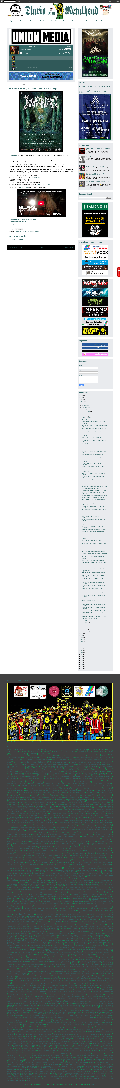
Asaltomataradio (42, 775)
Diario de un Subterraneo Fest (85, 829)
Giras (16, 231)
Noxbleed (74, 957)
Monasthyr (58, 944)
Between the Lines (82, 785)
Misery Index (69, 942)
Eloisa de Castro (34, 843)
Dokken (71, 832)
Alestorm (18, 762)
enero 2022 (85, 631)
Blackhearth (47, 790)
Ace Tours (69, 755)
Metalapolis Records (42, 940)
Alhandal (34, 762)
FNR (54, 860)
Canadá (14, 802)
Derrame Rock (99, 825)
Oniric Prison (27, 962)
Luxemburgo (25, 926)
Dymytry (91, 836)
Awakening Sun (103, 778)
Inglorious (63, 892)
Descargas (107, 825)
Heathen (14, 880)
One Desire (20, 962)
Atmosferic (22, 776)
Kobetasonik (103, 906)
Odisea (32, 961)
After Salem (78, 759)
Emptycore (15, 844)
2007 (82, 662)
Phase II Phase (10, 971)
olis (77, 961)
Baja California (79, 780)
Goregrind (27, 870)
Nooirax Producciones (90, 956)
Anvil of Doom (64, 769)
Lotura (39, 924)
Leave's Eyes (40, 916)
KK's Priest (77, 906)
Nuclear (109, 957)
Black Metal (69, 789)
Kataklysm (82, 903)
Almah (103, 762)
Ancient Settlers (58, 766)
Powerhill (32, 975)
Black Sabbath (106, 788)
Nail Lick (34, 951)
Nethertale (92, 952)
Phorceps (54, 971)
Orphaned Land (55, 964)
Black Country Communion (87, 787)
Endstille (60, 844)
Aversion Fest (82, 778)
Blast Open (89, 790)
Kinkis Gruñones (17, 907)
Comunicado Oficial (100, 809)
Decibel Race (107, 822)
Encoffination (31, 844)
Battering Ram (32, 783)
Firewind (27, 859)
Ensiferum (9, 846)
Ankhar (89, 768)
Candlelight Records (39, 802)
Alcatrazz (95, 761)
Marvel (60, 933)
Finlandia (101, 857)
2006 (82, 664)
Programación (99, 977)
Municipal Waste (93, 947)
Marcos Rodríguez (103, 931)
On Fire (108, 961)
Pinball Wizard (87, 971)
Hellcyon (47, 882)
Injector (76, 892)
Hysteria (107, 887)
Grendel (99, 872)
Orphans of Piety (65, 964)
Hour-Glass (101, 885)
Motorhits (41, 947)
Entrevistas (55, 21)
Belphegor (39, 785)
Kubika (109, 908)
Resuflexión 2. (85, 558)
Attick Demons (66, 776)
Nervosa (86, 952)
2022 (82, 404)
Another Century (30, 769)
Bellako (32, 785)
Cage (70, 800)
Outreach (11, 966)
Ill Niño (28, 889)
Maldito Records (50, 930)
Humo (48, 887)
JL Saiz (41, 899)
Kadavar (9, 903)
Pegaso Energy (109, 968)
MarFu (10, 933)
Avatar (64, 778)
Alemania (9, 762)
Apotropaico (27, 771)
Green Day (80, 871)
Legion (103, 916)
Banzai (23, 782)
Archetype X (58, 771)
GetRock (111, 866)
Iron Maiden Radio (80, 896)
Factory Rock (89, 853)
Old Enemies (54, 961)
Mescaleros (88, 937)
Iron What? (98, 896)
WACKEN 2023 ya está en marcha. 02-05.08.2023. (94, 480)
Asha (61, 775)
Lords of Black (72, 923)
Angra (30, 768)
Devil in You (72, 827)
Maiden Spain (103, 928)
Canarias (22, 802)
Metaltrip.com (24, 187)
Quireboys (42, 980)
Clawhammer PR (105, 808)
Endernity (54, 844)
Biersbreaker (10, 787)
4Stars (34, 754)
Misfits (76, 942)
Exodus (98, 852)
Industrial (107, 891)
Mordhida (17, 945)
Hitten (28, 885)
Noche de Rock (41, 956)
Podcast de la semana (20, 973)
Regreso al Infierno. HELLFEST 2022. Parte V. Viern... (94, 610)
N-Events (93, 949)
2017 (82, 642)
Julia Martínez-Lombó (104, 901)
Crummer (23, 815)
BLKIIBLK (58, 792)
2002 (82, 666)
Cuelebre (81, 815)
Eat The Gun (36, 838)
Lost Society (10, 924)
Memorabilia (28, 937)
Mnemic (22, 943)
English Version (96, 844)
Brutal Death (98, 797)
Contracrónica (19, 811)
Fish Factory (49, 859)
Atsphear (58, 776)
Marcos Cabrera (93, 931)
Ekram (20, 839)
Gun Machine (107, 873)
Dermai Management (89, 825)
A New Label (90, 754)
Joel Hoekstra (70, 899)
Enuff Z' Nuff (76, 846)
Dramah (91, 834)
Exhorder (71, 852)
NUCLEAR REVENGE (44, 184)
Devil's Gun (82, 827)
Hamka (105, 875)
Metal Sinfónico (24, 940)
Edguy (98, 838)
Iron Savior (89, 896)
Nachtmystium (22, 950)
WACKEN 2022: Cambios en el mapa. (91, 444)
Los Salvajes (107, 923)
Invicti (19, 896)
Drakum (85, 834)
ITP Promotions (30, 898)
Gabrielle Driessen (61, 864)
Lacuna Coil (53, 912)
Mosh (104, 945)
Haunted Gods (60, 879)
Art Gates (76, 773)
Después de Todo (34, 827)
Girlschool (67, 868)
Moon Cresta (84, 944)
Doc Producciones (31, 832)
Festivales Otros (72, 857)
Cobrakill (44, 809)
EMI (78, 843)
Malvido (100, 930)
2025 (82, 397)
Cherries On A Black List (65, 806)
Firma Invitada (37, 859)
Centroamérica (74, 804)
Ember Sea (57, 843)
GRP (47, 873)
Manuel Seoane (64, 931)
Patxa (65, 968)
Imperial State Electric (87, 889)
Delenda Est (86, 824)
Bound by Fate (93, 795)
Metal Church (51, 938)
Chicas (87, 806)
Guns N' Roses (11, 875)
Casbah (101, 802)
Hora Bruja (68, 885)
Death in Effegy (39, 822)
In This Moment (40, 891)
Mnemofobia (28, 943)
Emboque (72, 843)
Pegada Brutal (99, 968)
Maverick (25, 935)
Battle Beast (40, 783)
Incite (83, 891)
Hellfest (60, 882)
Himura (93, 884)
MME (105, 942)
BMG (64, 794)
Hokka (34, 885)
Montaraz (77, 943)
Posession (101, 973)
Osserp (81, 964)
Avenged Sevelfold (72, 778)
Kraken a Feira (40, 908)
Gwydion (38, 875)
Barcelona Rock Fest (68, 781)
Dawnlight (71, 820)
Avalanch (40, 778)
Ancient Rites (50, 766)
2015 (82, 646)
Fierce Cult (85, 857)
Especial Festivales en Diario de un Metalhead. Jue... (94, 482)
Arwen (8, 775)
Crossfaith (60, 813)
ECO (56, 838)
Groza (42, 873)
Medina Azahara (63, 935)
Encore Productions (40, 844)
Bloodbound (103, 792)
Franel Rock (18, 862)
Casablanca (87, 802)
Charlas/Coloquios (28, 806)
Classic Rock (88, 808)
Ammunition (19, 766)
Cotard (65, 811)
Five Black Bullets (62, 859)
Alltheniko (96, 762)
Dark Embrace (27, 819)
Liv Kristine (85, 921)
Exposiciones (11, 853)
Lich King (103, 919)
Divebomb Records (11, 832)
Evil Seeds (29, 852)
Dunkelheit (52, 836)
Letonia (9, 919)
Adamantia (60, 757)
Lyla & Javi (43, 926)
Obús (108, 959)
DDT (82, 820)
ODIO (26, 961)
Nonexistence (80, 956)
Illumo (33, 889)
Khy (25, 905)
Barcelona (57, 782)
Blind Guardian (31, 792)
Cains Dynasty (81, 801)
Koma (109, 907)
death (111, 820)
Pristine (42, 977)
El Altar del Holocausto (41, 839)
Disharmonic (101, 831)
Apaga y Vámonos (99, 769)
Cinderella (60, 808)
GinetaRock (42, 868)
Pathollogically (59, 968)
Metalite (61, 940)
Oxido (64, 966)
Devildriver (98, 827)
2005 (64, 750)
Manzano (72, 931)
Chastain (37, 806)
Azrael (39, 780)
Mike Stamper (25, 942)
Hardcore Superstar (108, 877)
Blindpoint (39, 792)
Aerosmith (55, 759)
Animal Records (57, 768)
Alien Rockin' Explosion (61, 762)
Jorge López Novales (98, 900)
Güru (20, 875)
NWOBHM (63, 959)
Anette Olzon (86, 766)
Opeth (109, 963)
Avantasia (49, 778)
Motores (26, 947)
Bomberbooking (89, 794)
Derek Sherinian (72, 825)
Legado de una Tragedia (74, 916)
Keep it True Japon (103, 903)
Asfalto (56, 774)
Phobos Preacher (35, 971)
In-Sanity (65, 891)
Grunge (66, 873)
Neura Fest (99, 952)
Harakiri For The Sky (62, 877)
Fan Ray (36, 855)
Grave (14, 871)
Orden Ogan (17, 964)
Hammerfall (13, 877)
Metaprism (84, 940)
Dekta (66, 824)
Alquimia (21, 764)
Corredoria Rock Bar (42, 811)
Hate (28, 879)
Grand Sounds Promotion (87, 870)
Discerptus (61, 831)
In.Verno (70, 891)
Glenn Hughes (81, 868)
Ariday (16, 773)
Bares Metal (77, 782)
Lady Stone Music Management (66, 912)
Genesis (67, 866)
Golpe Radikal (15, 870)
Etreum (39, 850)
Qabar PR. (108, 978)
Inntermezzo (96, 892)
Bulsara (69, 799)
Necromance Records (31, 952)
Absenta (31, 755)
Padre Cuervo (77, 966)
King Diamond (98, 905)
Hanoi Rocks (52, 877)
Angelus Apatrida (19, 768)
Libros (96, 919)
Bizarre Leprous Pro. (53, 787)
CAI (74, 800)
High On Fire (60, 884)
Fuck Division (102, 862)
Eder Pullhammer (81, 838)
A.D (98, 754)
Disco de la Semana (70, 831)
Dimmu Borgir (30, 831)
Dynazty (103, 836)
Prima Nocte (107, 975)
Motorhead (33, 947)
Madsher (53, 928)
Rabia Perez (67, 980)
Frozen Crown (86, 862)
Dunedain (44, 836)
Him (89, 884)
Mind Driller (43, 942)
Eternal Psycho (11, 850)
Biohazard (44, 787)
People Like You (13, 969)
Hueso (11, 887)
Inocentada (104, 892)
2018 (82, 640)
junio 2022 (84, 620)
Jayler (107, 898)
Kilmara (74, 905)
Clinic (16, 809)
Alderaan (109, 761)
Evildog (36, 852)
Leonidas (61, 917)
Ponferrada (67, 973)
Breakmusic (33, 797)
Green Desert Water (89, 872)
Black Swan (28, 790)
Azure (45, 780)
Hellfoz (67, 882)
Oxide (52, 966)
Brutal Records (107, 797)
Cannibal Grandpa (61, 802)
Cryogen (46, 815)
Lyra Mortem (59, 926)
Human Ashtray (33, 887)
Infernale (22, 892)
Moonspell (9, 945)
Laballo (32, 912)
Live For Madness (103, 921)
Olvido (86, 961)
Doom (91, 832)
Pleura (109, 971)
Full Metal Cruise (20, 864)
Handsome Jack (35, 877)
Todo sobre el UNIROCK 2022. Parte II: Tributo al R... (94, 446)
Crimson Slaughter (105, 811)
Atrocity (46, 776)
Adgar (77, 757)
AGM (35, 761)
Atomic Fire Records (32, 776)
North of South (102, 956)
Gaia (73, 864)
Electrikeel (84, 841)
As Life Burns (24, 775)
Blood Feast (71, 792)
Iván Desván (50, 898)
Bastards (19, 783)
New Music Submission (19, 954)
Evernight (86, 850)
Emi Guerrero (84, 843)
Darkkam (93, 818)
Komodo (9, 908)
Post (109, 973)
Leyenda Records (62, 919)
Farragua (58, 855)
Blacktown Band (73, 790)
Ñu (68, 959)
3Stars (110, 751)
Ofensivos (42, 961)
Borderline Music (68, 795)
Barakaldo (30, 782)
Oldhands (62, 961)
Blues (53, 794)
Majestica (19, 930)
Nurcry (56, 959)
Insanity (18, 894)
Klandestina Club (85, 906)
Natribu (108, 951)
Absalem (25, 755)
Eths (24, 850)
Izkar (62, 898)
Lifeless (109, 919)
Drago (60, 834)
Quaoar (9, 980)
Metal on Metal (104, 938)
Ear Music (11, 838)
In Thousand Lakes (50, 891)
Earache (20, 838)
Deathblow (59, 822)
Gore (21, 870)
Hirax (103, 884)
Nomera (72, 956)
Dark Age (92, 817)
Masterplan (10, 935)
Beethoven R (107, 783)
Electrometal (93, 841)
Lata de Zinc (71, 914)
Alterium (49, 764)
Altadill (27, 764)
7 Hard (52, 754)
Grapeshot (100, 870)
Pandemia (98, 966)
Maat (71, 926)
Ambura (80, 764)
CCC (20, 804)
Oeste (37, 961)
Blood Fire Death (80, 792)
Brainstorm (107, 795)
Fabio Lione (59, 853)
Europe (44, 850)
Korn (20, 908)
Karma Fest (57, 903)
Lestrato (91, 917)
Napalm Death (42, 951)
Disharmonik (108, 831)
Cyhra (111, 815)
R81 (60, 980)
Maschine (75, 933)
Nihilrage (104, 954)
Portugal (93, 973)
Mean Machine (54, 935)
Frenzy (55, 862)
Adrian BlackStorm (105, 757)
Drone (14, 836)
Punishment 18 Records (72, 978)
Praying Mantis (47, 975)
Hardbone (90, 877)
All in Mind (82, 762)
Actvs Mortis (27, 757)
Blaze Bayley (12, 792)
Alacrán (84, 761)
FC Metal (82, 855)
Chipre (32, 807)
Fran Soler (109, 860)
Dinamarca (39, 831)
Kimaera (81, 905)
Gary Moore (34, 866)
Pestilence (89, 969)
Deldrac (80, 824)
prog (67, 976)
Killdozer (53, 905)
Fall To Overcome (109, 853)
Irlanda (43, 896)
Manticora (50, 931)
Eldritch (32, 841)
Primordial (27, 976)
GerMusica (87, 866)
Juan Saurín (56, 901)
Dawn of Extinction (50, 820)
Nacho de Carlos (102, 949)
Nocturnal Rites (57, 956)
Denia (51, 825)
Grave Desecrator (21, 871)
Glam (74, 868)
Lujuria (102, 924)
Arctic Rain (72, 771)
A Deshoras (82, 754)
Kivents (27, 231)
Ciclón (47, 808)
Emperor (92, 843)
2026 (82, 395)
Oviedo (46, 966)
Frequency (61, 862)
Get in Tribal (103, 866)
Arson (69, 773)
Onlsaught (57, 962)
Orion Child (38, 964)
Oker (47, 961)
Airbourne (73, 761)
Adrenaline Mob (85, 757)
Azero (23, 780)
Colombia (82, 809)
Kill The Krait (45, 905)
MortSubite (97, 945)
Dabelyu (11, 817)
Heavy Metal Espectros (70, 880)
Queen (20, 980)
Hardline (11, 879)
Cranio (79, 811)
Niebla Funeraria (61, 954)
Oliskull (81, 961)
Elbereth (21, 841)
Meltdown (19, 937)
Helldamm (53, 882)
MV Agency (38, 949)
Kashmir (77, 903)
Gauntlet (61, 866)
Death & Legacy (13, 822)
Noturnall (51, 957)
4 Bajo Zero (16, 754)
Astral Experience (105, 775)
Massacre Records (90, 933)
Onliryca (51, 962)
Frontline (78, 862)
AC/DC (56, 755)
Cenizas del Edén (58, 804)
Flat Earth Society (90, 859)
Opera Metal (97, 963)
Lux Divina (18, 926)
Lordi (65, 923)
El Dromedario (68, 839)
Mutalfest (11, 949)
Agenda (12, 21)
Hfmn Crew (51, 884)
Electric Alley (39, 841)
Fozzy (103, 860)
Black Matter (59, 788)
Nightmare (84, 954)
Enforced (83, 844)
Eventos (89, 21)
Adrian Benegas (94, 757)
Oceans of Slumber (12, 961)
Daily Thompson (49, 817)
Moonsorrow (108, 944)
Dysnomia (110, 836)
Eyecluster (53, 853)
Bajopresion (89, 780)
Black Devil (107, 787)
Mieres (17, 942)
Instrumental (66, 894)
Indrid (101, 891)
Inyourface (32, 896)
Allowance (89, 762)
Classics (97, 807)
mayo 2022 (84, 623)
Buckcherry (34, 799)
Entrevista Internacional (63, 846)
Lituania (79, 921)
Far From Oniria (51, 855)
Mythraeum (85, 949)
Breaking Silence (26, 797)
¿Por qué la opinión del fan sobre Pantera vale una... (94, 419)
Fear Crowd (90, 855)
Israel (104, 896)
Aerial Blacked (46, 759)
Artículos (100, 773)
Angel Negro (101, 766)
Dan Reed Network (73, 817)
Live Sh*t (16, 923)
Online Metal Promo (43, 962)
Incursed (94, 891)
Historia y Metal (21, 885)
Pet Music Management (98, 969)
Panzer (15, 968)
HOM (62, 885)
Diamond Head (16, 829)
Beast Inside (89, 783)
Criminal (97, 811)
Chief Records (95, 806)
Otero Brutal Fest (95, 964)
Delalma (72, 824)
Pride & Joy (88, 975)
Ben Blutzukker (47, 785)
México (104, 940)
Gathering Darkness (53, 866)
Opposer (9, 964)
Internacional (77, 21)
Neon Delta (72, 952)
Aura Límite (94, 776)
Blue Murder (47, 794)
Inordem (111, 892)
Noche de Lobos (31, 956)
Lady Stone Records (82, 912)
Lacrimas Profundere (42, 912)
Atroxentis (52, 776)
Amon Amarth (27, 766)
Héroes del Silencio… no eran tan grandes (96, 156)
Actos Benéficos (16, 757)
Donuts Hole (84, 832)
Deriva (80, 825)
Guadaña (88, 873)
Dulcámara (37, 836)
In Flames (24, 891)
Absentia (37, 755)
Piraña (96, 971)
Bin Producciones (26, 787)
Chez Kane (75, 806)
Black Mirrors (80, 788)
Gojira (8, 870)
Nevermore (106, 952)
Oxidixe (58, 966)
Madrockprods (44, 928)
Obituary (74, 959)
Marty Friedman (53, 933)
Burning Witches (108, 799)
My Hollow (55, 949)
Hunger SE (59, 887)
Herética (22, 884)
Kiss (33, 907)
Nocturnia (65, 956)
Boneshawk (47, 795)
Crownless (102, 813)
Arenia (96, 771)
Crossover (67, 813)
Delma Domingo (107, 824)
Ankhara (95, 768)
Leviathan (36, 919)
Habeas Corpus (53, 875)
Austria (108, 776)
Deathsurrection (84, 822)
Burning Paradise (98, 799)
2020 (82, 635)
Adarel (72, 757)
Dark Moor (52, 819)
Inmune (82, 892)
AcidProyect (105, 755)
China (27, 808)
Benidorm (62, 785)
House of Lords (109, 885)
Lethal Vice (101, 917)
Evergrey (80, 850)
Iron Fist (62, 896)
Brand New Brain (10, 797)
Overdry (25, 966)
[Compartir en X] (19, 229)
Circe (72, 807)
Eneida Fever (66, 844)
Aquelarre (34, 771)
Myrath (61, 949)
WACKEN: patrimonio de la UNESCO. (91, 488)
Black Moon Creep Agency (92, 788)
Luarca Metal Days (54, 924)
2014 (82, 648)
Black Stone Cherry (19, 790)
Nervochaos (79, 952)
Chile (14, 808)
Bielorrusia (109, 785)
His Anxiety (110, 884)
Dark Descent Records (15, 819)
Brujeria (78, 797)
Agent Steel (21, 761)
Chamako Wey (11, 806)
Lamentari (102, 912)
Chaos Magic (19, 806)
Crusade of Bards (32, 815)
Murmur (101, 947)
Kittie (63, 906)
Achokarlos (82, 755)
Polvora (60, 973)
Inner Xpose (88, 892)
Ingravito (70, 892)
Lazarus (106, 914)
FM (45, 860)
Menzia (41, 937)
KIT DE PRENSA (49, 906)
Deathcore (66, 822)
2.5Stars (45, 750)
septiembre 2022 (86, 411)
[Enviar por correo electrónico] (16, 229)
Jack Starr (70, 898)
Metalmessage (77, 940)
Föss (99, 860)
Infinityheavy (57, 892)
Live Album (92, 921)
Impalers (72, 889)
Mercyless (79, 937)
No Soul (23, 956)
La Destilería (100, 910)
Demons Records (41, 825)
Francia (9, 862)
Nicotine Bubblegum (51, 954)
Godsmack (108, 868)
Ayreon (12, 780)
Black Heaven (20, 788)
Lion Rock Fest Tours (43, 921)
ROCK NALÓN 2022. (87, 417)
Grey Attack (105, 871)
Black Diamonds (10, 788)
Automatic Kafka (11, 778)
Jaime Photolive (87, 898)
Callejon (9, 802)
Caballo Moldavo (39, 801)
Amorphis (43, 766)
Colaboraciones (67, 809)
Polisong (48, 973)
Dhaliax (8, 829)
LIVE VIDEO (24, 923)
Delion (93, 824)
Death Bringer (31, 822)
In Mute (32, 891)
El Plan (92, 839)
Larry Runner (24, 914)
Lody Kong (47, 923)
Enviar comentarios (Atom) (45, 252)
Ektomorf (25, 839)
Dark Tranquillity (72, 819)
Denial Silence (57, 825)
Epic (96, 846)
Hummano (41, 887)
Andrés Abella (77, 766)
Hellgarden (73, 882)
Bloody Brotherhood (14, 794)
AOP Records (73, 769)
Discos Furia (81, 831)
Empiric (109, 843)
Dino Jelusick (47, 831)
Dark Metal (45, 819)
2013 (82, 650)
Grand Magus (74, 870)
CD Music (26, 804)
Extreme (33, 853)
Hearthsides (108, 878)
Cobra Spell (37, 809)
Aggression (29, 761)
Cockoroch (51, 809)
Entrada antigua (68, 247)
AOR (80, 769)
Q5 (103, 978)
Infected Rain (16, 892)
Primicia (19, 977)
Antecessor (39, 769)
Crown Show (90, 813)
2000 (52, 750)
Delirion (99, 824)
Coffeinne (58, 809)
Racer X (74, 980)
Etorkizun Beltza (31, 850)
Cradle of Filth (72, 811)
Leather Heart (31, 916)
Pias (66, 971)
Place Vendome (103, 971)
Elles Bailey (25, 843)
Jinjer (36, 900)
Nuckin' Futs (102, 957)
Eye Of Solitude (45, 853)
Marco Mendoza (81, 931)
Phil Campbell (25, 971)
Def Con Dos (28, 824)
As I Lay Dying (15, 774)
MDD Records (46, 935)
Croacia (30, 813)
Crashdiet (86, 811)
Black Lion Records (42, 788)
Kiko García (37, 905)
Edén (66, 838)
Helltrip (95, 882)
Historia (22, 21)
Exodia (84, 852)
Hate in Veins (34, 879)
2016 (82, 644)
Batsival (25, 783)
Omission (101, 961)
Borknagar (77, 795)
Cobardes (29, 809)
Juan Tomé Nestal (66, 901)
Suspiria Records (34, 231)
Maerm (59, 928)
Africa (71, 759)
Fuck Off (108, 862)
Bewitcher (91, 785)
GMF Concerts (92, 868)
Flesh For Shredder (101, 859)
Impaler (66, 889)
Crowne (96, 813)
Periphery (45, 969)
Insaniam (11, 894)
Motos (47, 947)
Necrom (22, 952)
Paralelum (42, 968)
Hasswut (23, 878)
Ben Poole (55, 785)
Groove (36, 873)
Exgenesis (64, 852)
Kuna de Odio (20, 910)
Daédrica (17, 817)
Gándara (18, 866)
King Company (88, 905)
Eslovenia (46, 848)
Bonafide (109, 794)
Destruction (51, 827)
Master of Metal (107, 933)
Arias (11, 773)
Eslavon (39, 848)
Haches (66, 875)
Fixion (69, 859)
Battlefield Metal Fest (50, 783)
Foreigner (80, 860)
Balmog (105, 780)
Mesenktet (95, 937)
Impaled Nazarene (59, 889)
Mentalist (35, 937)
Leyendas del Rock (74, 919)
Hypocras (101, 887)
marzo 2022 (85, 627)
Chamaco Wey (106, 804)
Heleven (15, 882)
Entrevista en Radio (45, 847)
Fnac (49, 860)
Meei (71, 935)
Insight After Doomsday (37, 894)
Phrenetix (60, 971)
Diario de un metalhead (47, 829)
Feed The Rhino (99, 855)
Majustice (25, 930)
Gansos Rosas (26, 866)
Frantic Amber (29, 862)
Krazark (53, 908)
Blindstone (46, 792)
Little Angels (72, 921)
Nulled (51, 959)
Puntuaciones (93, 978)
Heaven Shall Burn (23, 880)
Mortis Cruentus (89, 945)
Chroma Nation (39, 808)
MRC (79, 947)
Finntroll (109, 857)
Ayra (8, 780)
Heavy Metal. (79, 880)
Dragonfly (66, 834)
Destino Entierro (42, 827)
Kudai (8, 910)
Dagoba (36, 817)
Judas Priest (78, 901)
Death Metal (49, 822)
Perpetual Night (60, 969)
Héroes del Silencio (39, 884)
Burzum (21, 800)
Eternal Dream (90, 848)
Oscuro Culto (74, 964)
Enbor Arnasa (23, 845)
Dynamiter (97, 836)
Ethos (20, 850)
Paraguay (36, 968)
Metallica (68, 940)
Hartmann (17, 878)
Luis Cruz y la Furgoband (92, 924)
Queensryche (27, 980)
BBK (58, 783)
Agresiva (58, 761)
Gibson (29, 868)
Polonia (54, 973)
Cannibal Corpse (50, 802)
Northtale (25, 957)
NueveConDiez (37, 959)
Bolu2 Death (81, 794)
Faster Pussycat (66, 855)
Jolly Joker (85, 900)
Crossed (54, 813)
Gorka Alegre (41, 870)
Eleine (109, 841)
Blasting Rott (98, 790)
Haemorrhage (73, 875)
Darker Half (86, 819)
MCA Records (38, 935)
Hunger (53, 887)
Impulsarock (107, 889)
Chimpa (20, 808)
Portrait (87, 973)
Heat (8, 880)
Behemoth (9, 785)
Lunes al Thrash (10, 926)
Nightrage (91, 954)
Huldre (18, 887)
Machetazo (76, 926)
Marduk (111, 931)
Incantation (21, 231)
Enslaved (15, 846)
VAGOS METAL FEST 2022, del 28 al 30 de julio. (93, 497)
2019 (82, 637)
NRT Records (82, 957)
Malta (87, 930)
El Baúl (61, 839)
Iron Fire (57, 896)
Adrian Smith (10, 759)
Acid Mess (97, 755)
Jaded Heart (77, 898)
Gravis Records (55, 871)
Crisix (13, 813)
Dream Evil (97, 834)
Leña (39, 917)
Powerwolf (38, 975)
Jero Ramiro (17, 899)
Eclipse (49, 838)
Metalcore (53, 940)
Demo (21, 825)
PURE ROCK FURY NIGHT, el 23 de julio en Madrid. (94, 547)
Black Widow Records (37, 790)
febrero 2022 (85, 629)
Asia (74, 775)
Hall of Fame (93, 875)
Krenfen (66, 908)
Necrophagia (42, 952)
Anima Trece (47, 768)
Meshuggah (103, 937)
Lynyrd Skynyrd (51, 926)
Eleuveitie (9, 843)
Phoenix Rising (46, 971)
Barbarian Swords (49, 781)
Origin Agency (31, 964)
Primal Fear (10, 977)
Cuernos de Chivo (89, 815)
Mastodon (18, 935)
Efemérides (104, 838)
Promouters (10, 978)
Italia (8, 898)
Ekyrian (31, 839)
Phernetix (18, 971)
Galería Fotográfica (81, 864)
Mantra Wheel (56, 931)
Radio (89, 980)
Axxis (109, 778)
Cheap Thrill (45, 806)
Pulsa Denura (55, 978)
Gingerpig (50, 868)
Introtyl (103, 894)
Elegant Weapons (102, 841)
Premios (55, 975)
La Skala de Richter (24, 912)
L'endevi (35, 910)
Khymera (30, 905)
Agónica (51, 761)
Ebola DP (42, 838)
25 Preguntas (81, 751)
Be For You (64, 783)
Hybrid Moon (81, 887)
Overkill (31, 966)
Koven (32, 908)
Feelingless (9, 857)
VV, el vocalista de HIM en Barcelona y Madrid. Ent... (94, 549)
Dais (56, 817)
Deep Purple (10, 824)
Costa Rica (58, 811)
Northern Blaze (11, 957)
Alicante (40, 762)
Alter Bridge (43, 764)
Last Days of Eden (53, 914)
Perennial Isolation (29, 969)
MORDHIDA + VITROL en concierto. (90, 618)
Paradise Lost (22, 968)
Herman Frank (29, 884)
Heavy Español (43, 880)
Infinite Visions (49, 892)
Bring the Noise (54, 797)
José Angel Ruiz (35, 901)
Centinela (66, 804)
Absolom (44, 755)
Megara (84, 935)
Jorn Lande (16, 901)
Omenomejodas (93, 961)
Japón (102, 898)
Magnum (65, 928)
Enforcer (89, 845)
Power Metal (22, 975)
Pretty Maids (71, 975)
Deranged (64, 825)
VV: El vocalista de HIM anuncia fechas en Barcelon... (94, 566)
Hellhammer (79, 882)
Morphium (66, 945)
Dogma (65, 832)
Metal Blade (42, 938)
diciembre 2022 (86, 405)
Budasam (41, 799)
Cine (66, 808)
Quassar (15, 980)
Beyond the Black (100, 785)
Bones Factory (26, 795)
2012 (82, 652)
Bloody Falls (23, 794)
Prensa (63, 975)
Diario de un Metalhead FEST (65, 829)
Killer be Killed (60, 905)
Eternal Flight (99, 848)
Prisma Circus (35, 976)
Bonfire (54, 795)
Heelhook (9, 882)
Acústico (35, 757)
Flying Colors (39, 860)
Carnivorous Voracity (77, 802)
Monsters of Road (68, 944)
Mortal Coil (73, 945)
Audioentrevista (76, 776)
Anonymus (22, 769)
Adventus (29, 759)
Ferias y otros (42, 857)
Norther (109, 956)
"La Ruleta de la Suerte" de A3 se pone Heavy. (93, 431)
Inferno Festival (30, 892)
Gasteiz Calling (42, 866)
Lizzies (32, 923)
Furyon (39, 864)
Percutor (21, 969)
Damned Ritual (63, 817)
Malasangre (31, 930)
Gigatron (35, 868)
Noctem (49, 956)
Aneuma (93, 766)
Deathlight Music (75, 822)
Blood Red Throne (93, 792)
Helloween (87, 882)
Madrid (36, 928)
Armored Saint (38, 773)
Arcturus (79, 771)
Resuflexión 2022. (86, 570)
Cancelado (29, 802)
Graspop (109, 870)
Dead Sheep (105, 820)
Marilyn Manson (24, 933)
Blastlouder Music (108, 790)
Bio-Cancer (37, 787)
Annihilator (10, 769)
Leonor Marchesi (70, 917)
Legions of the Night (20, 917)
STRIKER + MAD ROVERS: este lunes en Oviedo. (93, 535)
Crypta (51, 815)
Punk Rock (84, 978)
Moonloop (100, 944)
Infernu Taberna (40, 892)
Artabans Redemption (89, 773)
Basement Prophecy (103, 781)
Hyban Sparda (73, 887)
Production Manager (51, 977)
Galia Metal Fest (97, 864)
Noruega (30, 957)
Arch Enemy (49, 771)
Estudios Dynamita (78, 848)
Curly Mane (98, 815)
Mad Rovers (106, 926)
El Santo (108, 839)
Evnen (47, 852)
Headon (88, 879)
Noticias (45, 957)
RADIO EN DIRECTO (101, 980)
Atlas (16, 776)
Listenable (58, 921)
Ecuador (61, 838)
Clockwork (21, 809)
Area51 (84, 771)
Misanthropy (62, 942)
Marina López (33, 933)
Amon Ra (36, 766)
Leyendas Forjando (87, 919)
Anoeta (16, 769)
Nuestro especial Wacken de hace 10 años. (92, 458)
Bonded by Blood (16, 795)
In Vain (59, 891)
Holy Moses (56, 885)
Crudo (9, 815)
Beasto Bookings (99, 783)
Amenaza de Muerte (94, 764)
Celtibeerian (41, 804)
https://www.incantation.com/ (17, 221)
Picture (70, 971)
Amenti (104, 764)
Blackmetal (55, 790)
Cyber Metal (105, 815)
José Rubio (46, 901)
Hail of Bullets (81, 875)
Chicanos (82, 806)
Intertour (92, 894)
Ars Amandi (47, 773)
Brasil (17, 797)
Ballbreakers (98, 780)
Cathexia (13, 804)
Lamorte (109, 912)
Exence (58, 852)
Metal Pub (16, 940)
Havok (73, 879)
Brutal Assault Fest (87, 797)
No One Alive (16, 956)
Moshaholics (110, 945)
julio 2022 (84, 416)
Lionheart (52, 921)
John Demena (78, 899)
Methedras (91, 940)
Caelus (65, 801)
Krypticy (100, 908)
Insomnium (57, 894)
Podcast (9, 973)
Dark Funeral (37, 819)
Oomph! (81, 962)
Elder (27, 841)
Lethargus (108, 917)
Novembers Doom (66, 957)
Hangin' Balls (44, 877)
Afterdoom (86, 759)
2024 (82, 399)
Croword (109, 813)
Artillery (109, 773)
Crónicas (43, 21)
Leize (34, 917)
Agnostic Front (43, 761)
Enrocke (109, 844)
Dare (86, 817)
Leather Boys (21, 916)
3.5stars (101, 751)
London (60, 923)
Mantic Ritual (43, 931)
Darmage (31, 820)
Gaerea (68, 864)
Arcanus (41, 771)
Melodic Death (99, 935)
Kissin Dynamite (40, 906)
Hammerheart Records (24, 877)
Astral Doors (95, 775)
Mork (43, 945)
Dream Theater (106, 834)
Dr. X (56, 834)
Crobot (35, 813)
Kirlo (29, 906)
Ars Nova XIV (56, 773)
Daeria (24, 817)
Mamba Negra (108, 930)
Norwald (38, 957)
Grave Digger (30, 872)
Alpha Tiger (14, 764)
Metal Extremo (71, 939)
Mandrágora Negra (11, 931)
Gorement (34, 870)
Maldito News (39, 930)
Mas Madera (67, 933)
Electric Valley (76, 841)
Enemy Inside (75, 845)
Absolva (50, 755)
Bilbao (17, 787)
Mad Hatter (92, 926)
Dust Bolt (85, 836)
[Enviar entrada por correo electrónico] (12, 229)
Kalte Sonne (17, 903)
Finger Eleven (94, 857)
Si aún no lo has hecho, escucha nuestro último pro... (94, 556)
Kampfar (35, 903)
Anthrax (46, 769)
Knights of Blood (94, 907)
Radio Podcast (101, 21)
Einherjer (14, 839)
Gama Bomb (107, 864)
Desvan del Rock (61, 827)
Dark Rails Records (61, 818)
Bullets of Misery (61, 799)
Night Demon (76, 954)
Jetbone (31, 899)
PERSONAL (70, 969)
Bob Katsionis (72, 794)
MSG (84, 947)
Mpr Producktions (64, 947)
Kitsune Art (57, 907)
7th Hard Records (59, 754)
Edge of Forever (90, 838)
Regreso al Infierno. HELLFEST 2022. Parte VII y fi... (94, 490)
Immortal (50, 889)
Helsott (106, 882)
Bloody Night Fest (32, 794)
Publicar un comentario (17, 239)
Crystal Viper (74, 815)
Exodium (91, 852)
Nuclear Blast (21, 959)
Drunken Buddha (26, 836)
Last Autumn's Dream (41, 914)
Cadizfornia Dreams (57, 800)
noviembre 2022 (86, 407)
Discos (65, 21)
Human (24, 887)
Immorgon (44, 889)
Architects (65, 771)
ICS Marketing (16, 889)
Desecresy (16, 827)
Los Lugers (99, 923)
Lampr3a (9, 914)
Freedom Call (46, 862)
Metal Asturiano (29, 939)
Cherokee (53, 806)
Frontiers (69, 862)
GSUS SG (74, 873)
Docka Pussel (43, 832)
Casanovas (95, 802)
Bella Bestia (25, 785)
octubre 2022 (85, 409)
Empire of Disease (100, 843)
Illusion (38, 889)
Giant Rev (23, 868)
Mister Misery (83, 942)
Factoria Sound (79, 853)
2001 (82, 668)
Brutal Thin (20, 799)
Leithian (28, 917)
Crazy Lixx (92, 811)
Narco (62, 950)
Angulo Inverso (38, 768)
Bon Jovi (102, 794)
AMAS (67, 764)
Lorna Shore (81, 923)
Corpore (33, 811)
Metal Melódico (94, 938)
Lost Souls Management (21, 924)
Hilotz (83, 884)
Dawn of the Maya (62, 820)
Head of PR (81, 879)
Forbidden (74, 860)
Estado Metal (53, 848)
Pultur (61, 978)
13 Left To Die (20, 750)
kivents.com (16, 225)
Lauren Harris (98, 914)
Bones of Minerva (37, 795)
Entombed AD (22, 846)
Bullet (53, 799)
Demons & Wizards (30, 825)
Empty (9, 845)
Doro (16, 834)
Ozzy (69, 966)
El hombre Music (78, 839)
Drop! (18, 836)
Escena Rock (19, 848)
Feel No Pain (107, 855)
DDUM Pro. (88, 820)
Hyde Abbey (94, 887)
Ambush (85, 764)
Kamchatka (24, 903)
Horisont (75, 885)
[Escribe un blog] (17, 229)
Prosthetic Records (21, 978)
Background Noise (54, 780)
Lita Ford (66, 921)
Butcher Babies (29, 801)
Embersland (65, 843)
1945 (31, 750)
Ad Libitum (43, 757)
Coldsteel (77, 809)
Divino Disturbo (21, 832)
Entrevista (31, 847)
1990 (35, 750)
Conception (108, 809)
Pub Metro (48, 978)
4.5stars (24, 754)
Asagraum (33, 775)
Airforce (79, 761)
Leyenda (52, 919)
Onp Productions (65, 963)
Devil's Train (90, 827)
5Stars (44, 754)
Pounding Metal (11, 975)
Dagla (30, 817)
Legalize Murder (86, 916)
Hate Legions (44, 878)
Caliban (89, 800)
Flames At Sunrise (78, 859)
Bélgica (17, 785)
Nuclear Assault (11, 959)
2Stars (94, 751)
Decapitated (99, 822)
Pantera (9, 968)
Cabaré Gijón (49, 800)
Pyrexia (99, 978)
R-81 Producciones (52, 980)
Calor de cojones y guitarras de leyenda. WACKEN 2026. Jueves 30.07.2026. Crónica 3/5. (98, 182)
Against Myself (93, 759)
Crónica (42, 813)
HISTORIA (12, 885)
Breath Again (41, 797)
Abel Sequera (104, 754)
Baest (70, 780)
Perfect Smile (38, 969)
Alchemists (103, 761)
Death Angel (23, 822)
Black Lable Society (31, 788)
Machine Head (83, 926)
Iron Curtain (50, 896)
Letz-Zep (15, 919)
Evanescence (57, 850)
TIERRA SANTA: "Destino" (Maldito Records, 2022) (94, 560)
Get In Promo (95, 866)
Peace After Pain (72, 968)
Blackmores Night (63, 790)
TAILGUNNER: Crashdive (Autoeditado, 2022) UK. (94, 568)
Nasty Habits (78, 951)
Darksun (9, 820)
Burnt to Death (13, 801)
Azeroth (28, 780)
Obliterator (80, 959)
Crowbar (74, 813)
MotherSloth (12, 947)
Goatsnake (101, 868)
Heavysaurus (96, 880)
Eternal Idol (108, 848)
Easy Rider (27, 838)
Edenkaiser (73, 838)
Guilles (95, 873)
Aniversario (81, 768)
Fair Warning (100, 853)
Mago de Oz (84, 928)
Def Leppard (37, 824)
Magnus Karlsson (73, 928)
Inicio (43, 247)
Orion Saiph (47, 964)
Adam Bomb (52, 757)
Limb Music (23, 921)
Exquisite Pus (20, 853)
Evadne (50, 850)
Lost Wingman (31, 924)
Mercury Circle (62, 937)
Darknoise (99, 818)
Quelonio (35, 980)
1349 (27, 750)
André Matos (68, 766)
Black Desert (98, 787)
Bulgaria (48, 799)
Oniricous (34, 962)
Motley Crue (19, 947)
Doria (108, 832)
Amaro (61, 764)
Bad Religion (65, 780)
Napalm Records (53, 951)
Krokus (94, 908)
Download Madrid (25, 834)
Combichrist (91, 809)
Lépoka (78, 917)
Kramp (47, 908)
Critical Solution (23, 813)
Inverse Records (11, 896)
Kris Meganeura (75, 908)
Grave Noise (39, 872)
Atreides (41, 776)
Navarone (9, 952)
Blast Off (81, 790)
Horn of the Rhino (83, 885)
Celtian (33, 804)
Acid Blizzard (90, 755)
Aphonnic (110, 769)
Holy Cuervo (47, 885)
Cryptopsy (57, 815)
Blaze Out (22, 792)
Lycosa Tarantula (33, 926)
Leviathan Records (44, 919)
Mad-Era (20, 928)
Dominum (77, 832)
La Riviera (14, 912)
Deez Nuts (20, 824)
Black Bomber (64, 787)
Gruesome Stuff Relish (55, 873)
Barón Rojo (86, 782)
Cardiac (69, 802)
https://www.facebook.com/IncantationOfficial (22, 219)
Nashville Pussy (69, 950)
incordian (88, 891)
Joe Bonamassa (49, 900)
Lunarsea (109, 924)
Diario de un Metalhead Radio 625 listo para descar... (94, 529)
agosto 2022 (85, 414)
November (57, 957)
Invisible (25, 896)
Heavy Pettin (87, 880)
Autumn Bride (22, 778)
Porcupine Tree (74, 973)
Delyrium (9, 825)
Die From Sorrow (106, 829)
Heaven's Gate (33, 880)
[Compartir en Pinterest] (22, 229)
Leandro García (12, 916)
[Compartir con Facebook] (21, 229)
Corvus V (50, 811)
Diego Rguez (18, 831)
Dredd (8, 836)
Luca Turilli (78, 924)
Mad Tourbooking (11, 928)
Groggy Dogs (29, 873)
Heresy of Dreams (13, 884)
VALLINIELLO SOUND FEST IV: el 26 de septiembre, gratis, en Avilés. (96, 174)
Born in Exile (84, 795)
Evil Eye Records (100, 850)
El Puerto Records (100, 839)
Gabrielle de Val (51, 864)
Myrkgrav (67, 949)
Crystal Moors (65, 815)
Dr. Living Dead (42, 834)
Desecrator (9, 827)
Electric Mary (67, 841)
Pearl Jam (91, 968)
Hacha (60, 875)
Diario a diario (33, 829)
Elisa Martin (17, 843)
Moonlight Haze (93, 943)
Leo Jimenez (46, 917)
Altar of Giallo (34, 764)
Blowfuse (41, 794)
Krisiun (83, 908)
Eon (82, 846)
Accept (61, 755)
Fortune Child (87, 860)
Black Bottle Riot (75, 787)
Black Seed (9, 790)
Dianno (24, 829)
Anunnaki (53, 769)
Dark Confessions (108, 817)
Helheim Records (31, 882)
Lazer (111, 914)
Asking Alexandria (80, 774)
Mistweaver (92, 942)
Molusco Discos (43, 944)
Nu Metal (94, 957)
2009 (82, 658)
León (54, 917)
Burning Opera (88, 799)
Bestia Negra (72, 785)
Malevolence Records (66, 930)
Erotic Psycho (109, 846)
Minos (55, 942)
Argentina (104, 771)
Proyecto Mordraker (31, 978)
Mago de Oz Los (94, 928)
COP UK (28, 811)
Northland (19, 957)
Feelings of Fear (18, 857)
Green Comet (71, 872)
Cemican (49, 804)
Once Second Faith (11, 962)
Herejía (111, 882)
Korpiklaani (26, 908)
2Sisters (89, 751)
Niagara (42, 954)
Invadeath (109, 894)
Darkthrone (17, 820)
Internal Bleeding (84, 894)
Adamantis (67, 757)
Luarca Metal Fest (68, 924)
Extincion (27, 853)
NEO (58, 952)
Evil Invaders (19, 852)
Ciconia (53, 808)
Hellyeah (101, 882)
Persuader (78, 969)
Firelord (14, 859)
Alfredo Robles (26, 762)
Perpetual (52, 969)
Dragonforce (73, 834)
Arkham (31, 773)
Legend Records (95, 916)
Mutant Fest (18, 949)
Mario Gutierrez (42, 933)
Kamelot (30, 903)
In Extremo (15, 891)
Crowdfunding (81, 813)
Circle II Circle (78, 808)
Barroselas (94, 781)
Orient (24, 964)
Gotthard (56, 870)
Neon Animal (64, 952)
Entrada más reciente (16, 247)
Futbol (44, 864)
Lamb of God (94, 912)
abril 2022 (84, 625)
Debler (92, 822)
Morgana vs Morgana (34, 945)
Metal (18, 939)
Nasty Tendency (94, 950)
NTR (89, 957)
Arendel (91, 771)
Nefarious (53, 952)
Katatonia (94, 903)
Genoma (73, 866)
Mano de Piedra (26, 931)
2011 (82, 654)
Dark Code (98, 817)
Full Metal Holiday (31, 864)
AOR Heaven (88, 769)
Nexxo (37, 954)
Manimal (19, 931)
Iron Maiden (69, 896)
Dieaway (9, 831)
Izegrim (57, 898)
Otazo (86, 964)
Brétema (47, 797)
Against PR (101, 759)
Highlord (79, 884)
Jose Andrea (25, 901)
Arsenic (64, 773)
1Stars (39, 750)
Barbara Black (39, 782)
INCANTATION (13, 155)
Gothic (48, 870)
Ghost (10, 868)
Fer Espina (34, 857)
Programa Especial (87, 977)
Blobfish (65, 792)
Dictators (97, 829)
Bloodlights (110, 792)
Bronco (60, 797)
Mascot (81, 933)
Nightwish (97, 954)
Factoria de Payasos (68, 853)
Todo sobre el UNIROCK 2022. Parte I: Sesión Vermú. (94, 486)
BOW (99, 795)
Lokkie (53, 923)
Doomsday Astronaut (100, 832)
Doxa (34, 834)
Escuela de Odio (29, 848)
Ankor (102, 768)
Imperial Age (78, 889)
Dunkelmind (59, 836)
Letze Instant (22, 919)
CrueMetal (16, 815)
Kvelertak (28, 910)
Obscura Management (89, 959)
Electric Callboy (49, 841)
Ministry (50, 942)
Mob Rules (35, 943)
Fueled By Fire (10, 864)
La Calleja (53, 910)
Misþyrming (99, 942)
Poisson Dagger (33, 973)
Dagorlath (42, 817)
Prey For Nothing (80, 975)
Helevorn (21, 882)
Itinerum (15, 898)
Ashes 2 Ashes (67, 774)
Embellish (50, 843)
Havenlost (68, 878)
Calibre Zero (96, 801)
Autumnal (29, 778)
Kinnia (25, 906)
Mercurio (54, 937)
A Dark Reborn (73, 754)
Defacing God (46, 824)
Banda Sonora (15, 782)
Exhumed (78, 852)
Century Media (84, 804)
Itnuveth (22, 898)
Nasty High (86, 950)
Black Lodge (52, 788)
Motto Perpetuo (54, 947)
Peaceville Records (82, 968)
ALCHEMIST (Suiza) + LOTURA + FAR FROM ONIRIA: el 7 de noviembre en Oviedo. (94, 87)
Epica (101, 846)
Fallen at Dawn (19, 855)
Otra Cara (105, 964)
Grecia (62, 872)
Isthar (109, 896)
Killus (68, 905)
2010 (82, 656)
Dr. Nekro (50, 834)
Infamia (9, 892)
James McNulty (96, 898)
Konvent (15, 908)
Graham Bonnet (64, 870)
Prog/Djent (73, 977)
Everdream (73, 850)
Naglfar (28, 950)
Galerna (89, 864)
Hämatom (100, 875)
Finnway (9, 859)
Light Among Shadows (13, 921)
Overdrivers (18, 966)
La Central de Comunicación (67, 910)
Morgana (24, 945)
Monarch (51, 943)
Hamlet (111, 875)
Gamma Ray (10, 866)
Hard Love (72, 877)
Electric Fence (59, 841)
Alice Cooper (49, 762)
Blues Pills (59, 794)
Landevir (15, 914)
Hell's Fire (40, 882)
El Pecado (87, 839)
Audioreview (86, 776)
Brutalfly (27, 799)
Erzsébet (11, 848)
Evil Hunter (108, 850)
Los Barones (89, 923)
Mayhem (30, 935)
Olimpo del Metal (70, 961)
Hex (46, 884)
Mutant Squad (28, 949)
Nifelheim (69, 954)
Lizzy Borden (40, 923)
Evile (41, 852)
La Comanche (91, 910)
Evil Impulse (10, 852)
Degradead (54, 824)
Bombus (96, 794)
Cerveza (96, 804)
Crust (40, 815)
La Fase (107, 910)
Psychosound (41, 978)
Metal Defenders (60, 938)
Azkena (33, 780)
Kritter (88, 908)
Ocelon (21, 961)
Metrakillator (97, 940)
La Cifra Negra (82, 910)
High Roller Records (70, 884)
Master (99, 933)
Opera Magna (88, 963)
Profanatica (61, 976)
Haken (87, 875)
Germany (79, 866)
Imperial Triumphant (98, 889)
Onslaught (74, 963)
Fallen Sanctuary (29, 855)
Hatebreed (51, 879)
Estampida (61, 848)
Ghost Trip (16, 868)
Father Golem (75, 855)
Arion (21, 773)
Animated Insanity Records (70, 768)
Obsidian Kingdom (101, 959)
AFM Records (63, 759)
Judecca (87, 901)
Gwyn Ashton (44, 875)
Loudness (44, 924)
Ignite (22, 889)
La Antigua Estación (44, 910)
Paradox (30, 968)
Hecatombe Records (106, 880)
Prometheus (108, 976)
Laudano (91, 914)
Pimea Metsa (77, 971)
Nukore (46, 959)
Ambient (74, 764)
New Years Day (30, 954)
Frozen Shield (94, 862)
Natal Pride (102, 950)
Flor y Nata (17, 860)
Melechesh (90, 935)
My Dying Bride (47, 949)
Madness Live (28, 928)
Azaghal (18, 780)
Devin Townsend (107, 827)
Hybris (87, 887)
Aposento (21, 771)
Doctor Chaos (52, 832)
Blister (52, 792)
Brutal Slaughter (11, 799)
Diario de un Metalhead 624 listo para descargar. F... (94, 616)
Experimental (106, 852)
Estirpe (69, 848)
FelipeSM (27, 857)
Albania (89, 761)
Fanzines (43, 855)
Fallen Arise (11, 855)
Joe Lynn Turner (60, 900)
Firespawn (20, 859)
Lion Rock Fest (31, 921)
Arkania (26, 773)
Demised (15, 825)
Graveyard (48, 871)
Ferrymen (49, 857)
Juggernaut (93, 901)
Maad (66, 926)
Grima (15, 873)
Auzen (34, 778)
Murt (112, 947)
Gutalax (32, 875)
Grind (21, 873)
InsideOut (24, 894)
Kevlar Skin (15, 905)
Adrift (18, 759)
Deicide (60, 824)
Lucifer (84, 924)
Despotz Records (24, 827)
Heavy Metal (56, 880)
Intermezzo (75, 894)
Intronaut (98, 894)
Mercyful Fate (71, 937)
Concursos (10, 811)
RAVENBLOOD (36, 177)
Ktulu (104, 908)
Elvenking (43, 843)
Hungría (65, 887)
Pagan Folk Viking (87, 966)
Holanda (39, 885)
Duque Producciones (71, 836)
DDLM (77, 820)
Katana (88, 903)
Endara (48, 844)
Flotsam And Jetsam (27, 860)
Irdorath (39, 896)
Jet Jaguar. (25, 900)
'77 (8, 750)
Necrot (48, 952)
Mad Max (98, 926)
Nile (109, 954)
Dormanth (9, 834)
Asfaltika (50, 775)
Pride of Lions (98, 975)
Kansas (50, 903)
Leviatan (29, 919)
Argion (111, 771)
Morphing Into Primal (57, 945)
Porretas (82, 973)
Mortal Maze (81, 945)
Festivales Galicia (59, 857)
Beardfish (82, 783)
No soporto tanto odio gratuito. (89, 598)
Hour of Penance (93, 885)
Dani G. (81, 817)
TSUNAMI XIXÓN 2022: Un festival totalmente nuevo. (94, 495)
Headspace (94, 878)
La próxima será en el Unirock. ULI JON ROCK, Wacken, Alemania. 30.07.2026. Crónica (97, 166)
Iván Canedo (41, 898)
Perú (84, 969)
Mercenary (47, 937)
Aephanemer (38, 759)
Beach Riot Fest (73, 783)
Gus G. (26, 875)
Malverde (93, 930)
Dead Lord (96, 820)
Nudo (29, 959)
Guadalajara (81, 873)
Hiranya (98, 884)
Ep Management (89, 846)
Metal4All (32, 940)
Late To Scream (79, 914)
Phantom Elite (108, 969)
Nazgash (15, 952)
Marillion (17, 933)
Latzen (86, 914)
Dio (55, 831)
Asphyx (88, 775)
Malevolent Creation (79, 930)
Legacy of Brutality (60, 916)
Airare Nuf (65, 761)
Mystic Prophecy (76, 949)
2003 (60, 750)
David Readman (39, 820)
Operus (104, 962)
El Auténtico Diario (53, 839)
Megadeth (76, 935)
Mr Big (74, 947)
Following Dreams (64, 860)
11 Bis (12, 750)
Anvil (58, 769)
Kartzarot (70, 903)
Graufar (9, 871)
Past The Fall (50, 968)
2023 (82, 401)
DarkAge (80, 818)
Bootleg (60, 795)
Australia (101, 776)
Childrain (102, 806)
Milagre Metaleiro (34, 942)
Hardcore (97, 877)
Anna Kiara (108, 768)
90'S (66, 754)
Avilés (90, 778)
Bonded (9, 795)
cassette (106, 802)
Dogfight (59, 832)
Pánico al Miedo (107, 966)
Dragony (79, 834)
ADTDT (23, 759)
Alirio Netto (74, 762)
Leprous (85, 917)
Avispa (96, 778)
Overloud (37, 966)
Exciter (53, 852)
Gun (100, 873)
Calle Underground (105, 801)
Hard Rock (79, 877)
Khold (21, 905)
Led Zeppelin (49, 916)
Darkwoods (24, 820)
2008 (82, 660)
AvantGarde (57, 778)
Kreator (60, 908)
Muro (107, 947)
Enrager (104, 844)
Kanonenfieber (42, 903)
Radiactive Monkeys (82, 980)
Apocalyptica (13, 771)
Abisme (14, 755)
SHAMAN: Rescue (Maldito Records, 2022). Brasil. (94, 551)
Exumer (38, 853)
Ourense (111, 964)
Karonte (64, 903)
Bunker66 (75, 799)
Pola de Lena (41, 973)
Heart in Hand (101, 878)
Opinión (32, 21)
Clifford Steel (10, 809)
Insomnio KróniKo (49, 894)
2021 (82, 633)
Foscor (94, 860)
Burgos (81, 799)
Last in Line (63, 914)
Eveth (92, 850)
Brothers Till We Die (69, 797)
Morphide (48, 945)
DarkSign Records (107, 818)
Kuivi (13, 910)
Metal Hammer (83, 938)
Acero (76, 755)
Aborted (19, 755)
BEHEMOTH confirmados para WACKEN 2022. (93, 484)
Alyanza (55, 764)
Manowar (35, 931)
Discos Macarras (91, 831)
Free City (37, 862)
